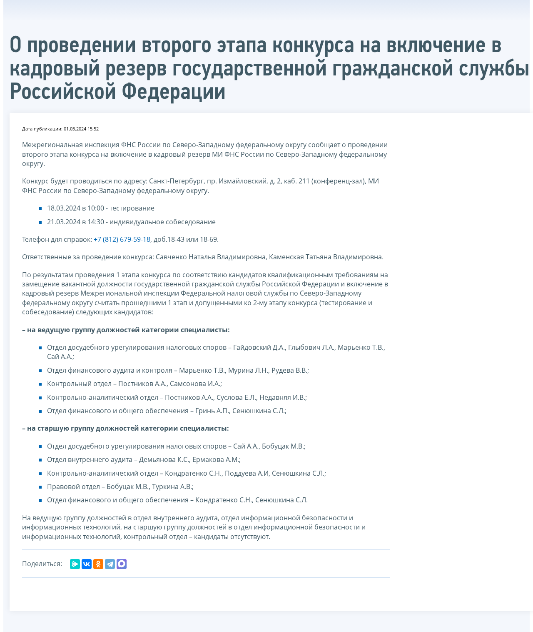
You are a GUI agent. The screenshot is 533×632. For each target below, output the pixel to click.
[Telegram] (110, 564)
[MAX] (122, 564)
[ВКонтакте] (87, 564)
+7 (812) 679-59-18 (122, 239)
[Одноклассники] (98, 564)
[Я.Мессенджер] (75, 564)
